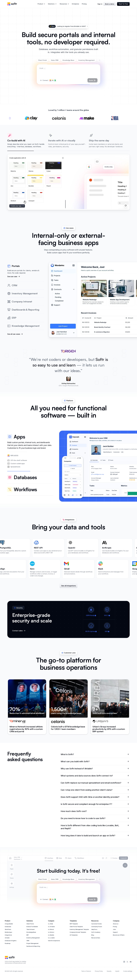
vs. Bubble (51, 935)
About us (115, 924)
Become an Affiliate (118, 935)
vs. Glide (50, 924)
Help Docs (94, 929)
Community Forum (96, 926)
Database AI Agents (10, 940)
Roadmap (7, 943)
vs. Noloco (51, 932)
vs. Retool (51, 929)
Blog (92, 935)
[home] (12, 4)
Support (115, 932)
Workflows (8, 929)
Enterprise (75, 4)
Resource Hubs (95, 938)
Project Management (32, 943)
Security (109, 971)
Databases (8, 926)
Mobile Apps (8, 932)
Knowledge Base (31, 932)
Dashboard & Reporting (33, 946)
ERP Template (74, 924)
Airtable (7, 938)
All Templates (74, 935)
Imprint (117, 971)
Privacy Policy (99, 971)
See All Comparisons (54, 940)
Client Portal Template (76, 926)
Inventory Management (33, 938)
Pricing (84, 4)
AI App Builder (9, 924)
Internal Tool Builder (32, 926)
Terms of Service (86, 971)
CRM (27, 940)
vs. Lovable (51, 938)
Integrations (8, 935)
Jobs (114, 929)
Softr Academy (95, 932)
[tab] (30, 451)
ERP (27, 935)
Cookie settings (127, 971)
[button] (41, 4)
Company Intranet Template (78, 932)
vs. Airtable (51, 926)
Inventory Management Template (79, 929)
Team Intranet (30, 929)
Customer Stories (96, 924)
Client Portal (30, 924)
